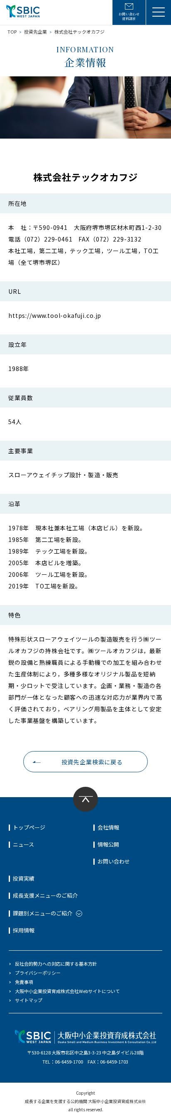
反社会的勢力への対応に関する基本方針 (56, 963)
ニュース (23, 844)
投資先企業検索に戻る (92, 762)
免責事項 (24, 981)
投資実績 (23, 878)
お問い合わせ (114, 861)
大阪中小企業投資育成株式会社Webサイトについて (67, 991)
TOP (12, 31)
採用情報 (23, 930)
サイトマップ (28, 1000)
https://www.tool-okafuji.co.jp (54, 315)
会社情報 (108, 827)
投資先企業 (35, 31)
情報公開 (108, 844)
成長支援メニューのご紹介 (45, 895)
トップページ (29, 827)
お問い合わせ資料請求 (129, 16)
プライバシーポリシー (38, 972)
